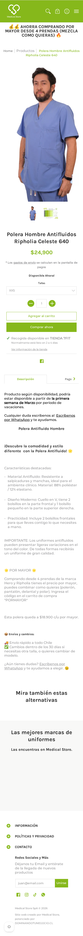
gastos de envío (24, 262)
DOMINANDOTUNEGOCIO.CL (34, 923)
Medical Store (50, 914)
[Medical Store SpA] (13, 11)
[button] (48, 11)
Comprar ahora (41, 327)
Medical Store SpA (26, 908)
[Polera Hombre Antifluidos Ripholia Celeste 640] (32, 213)
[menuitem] (48, 11)
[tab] (25, 379)
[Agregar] (52, 303)
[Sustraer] (30, 303)
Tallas (41, 283)
